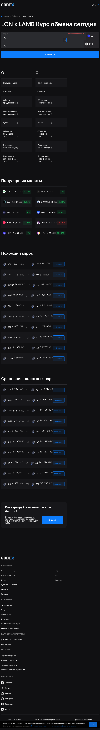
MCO (10, 275)
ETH (38, 474)
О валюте (5, 619)
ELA (9, 390)
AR (36, 463)
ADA (10, 432)
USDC (10, 411)
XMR (38, 327)
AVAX (10, 421)
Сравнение (57, 390)
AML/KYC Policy (14, 719)
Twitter (7, 688)
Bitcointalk (9, 704)
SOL (38, 348)
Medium (8, 693)
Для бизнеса (6, 644)
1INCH (10, 400)
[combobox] (86, 5)
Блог (57, 575)
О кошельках (6, 614)
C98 (10, 306)
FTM (38, 484)
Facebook (9, 682)
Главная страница (8, 571)
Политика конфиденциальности (47, 719)
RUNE (10, 348)
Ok (93, 725)
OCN (38, 338)
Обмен (15, 16)
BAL (9, 327)
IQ (37, 390)
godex (6, 16)
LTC (37, 264)
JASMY (11, 285)
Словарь (4, 594)
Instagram (9, 699)
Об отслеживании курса (10, 624)
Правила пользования (83, 719)
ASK (9, 296)
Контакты (58, 580)
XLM (39, 400)
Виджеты (4, 589)
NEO (10, 264)
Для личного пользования (11, 639)
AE (9, 463)
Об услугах (5, 610)
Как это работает (8, 575)
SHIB (38, 317)
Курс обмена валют (9, 585)
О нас (3, 580)
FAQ (56, 571)
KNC (10, 484)
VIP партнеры (6, 605)
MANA (10, 359)
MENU (94, 5)
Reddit (7, 709)
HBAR (10, 474)
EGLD (10, 338)
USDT (38, 296)
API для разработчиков (10, 628)
